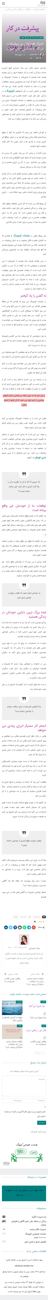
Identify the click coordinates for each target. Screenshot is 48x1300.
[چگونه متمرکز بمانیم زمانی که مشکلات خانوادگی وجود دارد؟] (12, 1032)
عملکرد (23, 37)
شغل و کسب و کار (37, 37)
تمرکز (28, 37)
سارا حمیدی (37, 917)
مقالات (43, 1002)
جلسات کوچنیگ (22, 236)
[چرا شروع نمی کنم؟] (36, 1008)
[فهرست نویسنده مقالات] (24, 939)
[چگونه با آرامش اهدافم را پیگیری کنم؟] (12, 1008)
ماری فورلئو (40, 458)
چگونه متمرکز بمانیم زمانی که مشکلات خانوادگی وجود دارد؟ (35, 981)
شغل (30, 917)
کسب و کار (23, 917)
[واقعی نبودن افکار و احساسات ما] (36, 1032)
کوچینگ (10, 91)
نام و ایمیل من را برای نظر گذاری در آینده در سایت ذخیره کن (24, 1114)
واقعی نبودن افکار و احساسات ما (12, 980)
